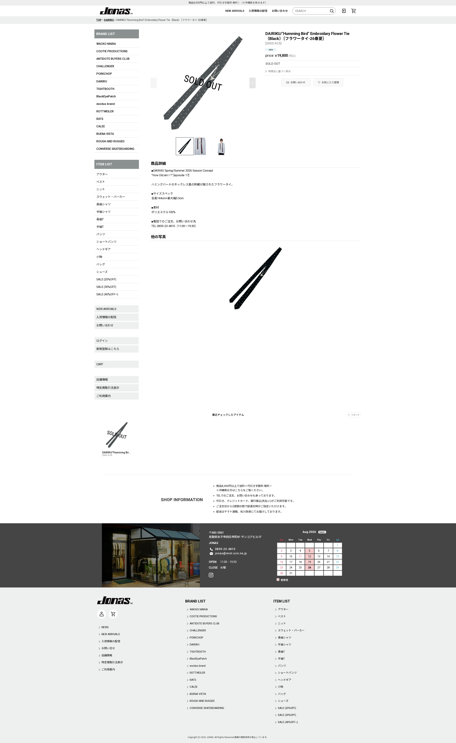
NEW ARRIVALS (234, 10)
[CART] (353, 11)
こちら (239, 490)
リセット (355, 415)
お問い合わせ (280, 10)
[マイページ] (101, 614)
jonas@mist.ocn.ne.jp (231, 553)
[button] (154, 83)
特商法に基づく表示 (279, 71)
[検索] (332, 11)
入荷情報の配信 (258, 10)
